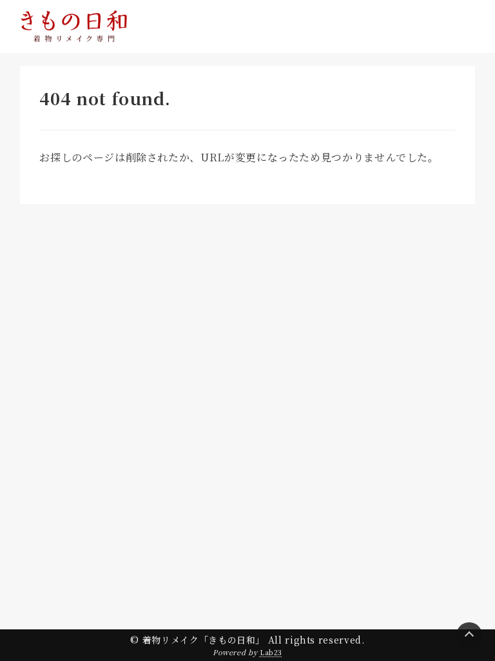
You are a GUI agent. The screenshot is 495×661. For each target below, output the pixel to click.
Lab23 (271, 652)
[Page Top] (469, 635)
